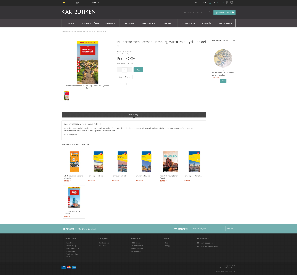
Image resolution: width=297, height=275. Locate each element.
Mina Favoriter (138, 248)
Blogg (167, 246)
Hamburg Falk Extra (95, 176)
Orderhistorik (137, 246)
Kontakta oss (104, 243)
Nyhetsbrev (136, 251)
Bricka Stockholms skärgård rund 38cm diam (223, 74)
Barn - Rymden (148, 23)
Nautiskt (168, 23)
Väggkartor (109, 23)
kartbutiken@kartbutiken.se (209, 246)
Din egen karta (225, 23)
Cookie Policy (71, 246)
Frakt (68, 257)
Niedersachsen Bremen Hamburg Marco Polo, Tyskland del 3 (86, 31)
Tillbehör (206, 23)
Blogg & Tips (96, 3)
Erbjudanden (170, 243)
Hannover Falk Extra (119, 176)
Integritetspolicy (72, 248)
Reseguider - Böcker (90, 23)
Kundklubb (70, 243)
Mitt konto (136, 243)
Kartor (71, 23)
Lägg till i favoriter (125, 77)
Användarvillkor (72, 254)
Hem (63, 31)
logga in (210, 3)
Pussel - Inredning (187, 23)
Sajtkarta (102, 246)
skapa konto (220, 3)
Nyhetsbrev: (180, 228)
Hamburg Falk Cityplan (193, 176)
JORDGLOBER (129, 23)
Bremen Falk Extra (143, 176)
